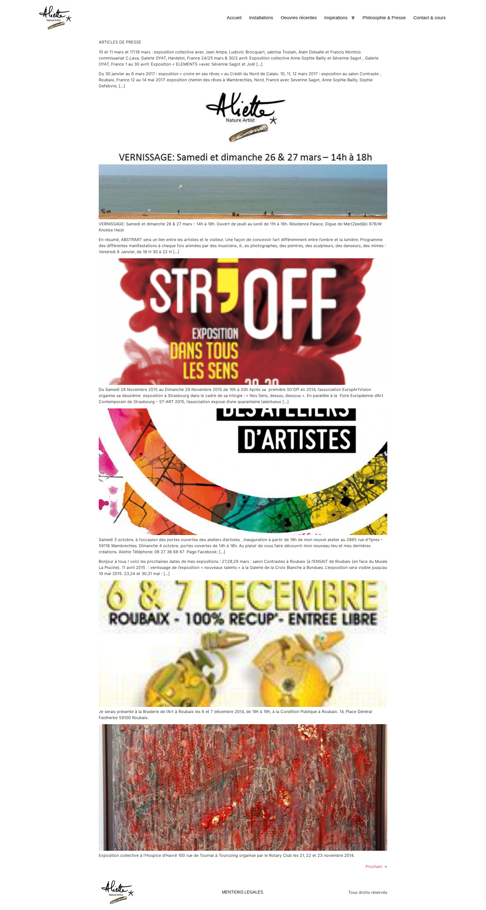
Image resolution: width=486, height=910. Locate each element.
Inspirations (336, 17)
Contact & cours (429, 17)
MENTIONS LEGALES (242, 892)
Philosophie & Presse (384, 17)
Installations (261, 17)
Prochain (376, 866)
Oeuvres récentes (299, 17)
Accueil (234, 17)
